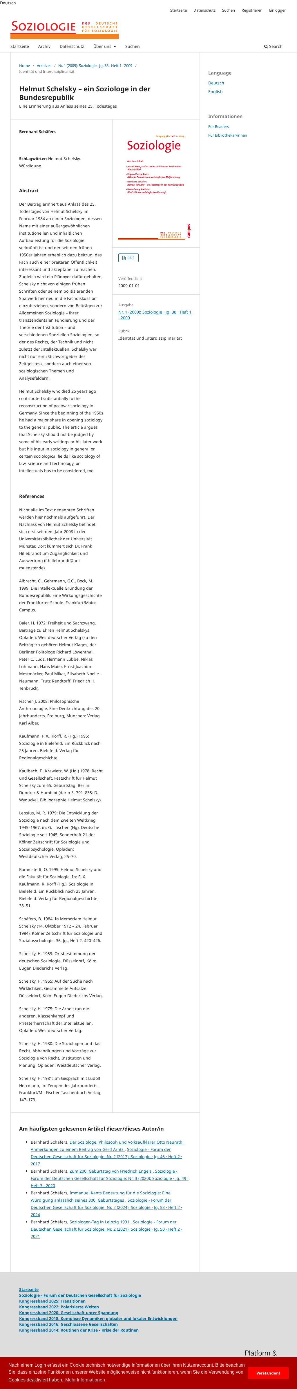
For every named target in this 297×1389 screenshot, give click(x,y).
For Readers (218, 126)
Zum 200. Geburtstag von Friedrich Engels (111, 1171)
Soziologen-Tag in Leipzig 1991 (100, 1222)
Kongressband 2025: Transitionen (52, 1301)
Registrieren (252, 10)
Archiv (44, 46)
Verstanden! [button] (268, 1373)
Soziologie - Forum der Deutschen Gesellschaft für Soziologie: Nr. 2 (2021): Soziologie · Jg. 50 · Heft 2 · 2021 (106, 1229)
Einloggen (278, 10)
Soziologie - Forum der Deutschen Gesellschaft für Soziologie (80, 1295)
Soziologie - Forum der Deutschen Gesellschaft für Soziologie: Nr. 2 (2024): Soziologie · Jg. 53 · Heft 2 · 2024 (106, 1207)
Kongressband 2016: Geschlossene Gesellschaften (68, 1324)
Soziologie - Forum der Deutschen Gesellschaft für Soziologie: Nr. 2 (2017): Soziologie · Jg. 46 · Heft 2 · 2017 (106, 1157)
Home (24, 65)
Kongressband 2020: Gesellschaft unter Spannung (68, 1312)
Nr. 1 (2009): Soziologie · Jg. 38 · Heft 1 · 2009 (95, 65)
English (215, 91)
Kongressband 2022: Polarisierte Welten (59, 1307)
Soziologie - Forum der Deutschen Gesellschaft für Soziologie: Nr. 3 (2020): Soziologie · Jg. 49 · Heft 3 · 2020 (110, 1178)
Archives (44, 65)
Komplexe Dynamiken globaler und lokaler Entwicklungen (119, 1318)
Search (275, 46)
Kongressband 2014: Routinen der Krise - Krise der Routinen (79, 1330)
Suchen (132, 46)
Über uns (103, 46)
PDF (130, 257)
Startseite (19, 46)
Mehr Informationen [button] (85, 1379)
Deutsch (216, 83)
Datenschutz (72, 46)
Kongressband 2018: (40, 1318)
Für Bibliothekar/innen (227, 135)
